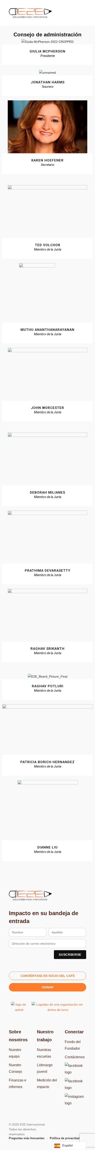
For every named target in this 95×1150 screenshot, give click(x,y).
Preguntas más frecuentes (26, 1138)
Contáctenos (75, 1057)
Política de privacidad (65, 1138)
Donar (47, 987)
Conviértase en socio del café (48, 976)
